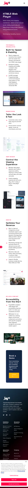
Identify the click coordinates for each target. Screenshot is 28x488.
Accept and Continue (14, 484)
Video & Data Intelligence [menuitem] (6, 455)
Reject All (14, 479)
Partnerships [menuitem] (17, 456)
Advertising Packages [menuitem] (6, 459)
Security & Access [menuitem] (5, 434)
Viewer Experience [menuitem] (6, 441)
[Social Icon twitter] (4, 415)
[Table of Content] (1, 247)
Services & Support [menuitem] (5, 445)
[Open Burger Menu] (24, 3)
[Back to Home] (6, 3)
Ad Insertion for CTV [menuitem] (18, 437)
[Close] (26, 461)
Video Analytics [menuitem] (7, 438)
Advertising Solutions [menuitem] (6, 450)
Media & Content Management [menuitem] (7, 426)
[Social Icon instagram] (9, 415)
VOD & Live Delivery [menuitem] (5, 430)
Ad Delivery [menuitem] (17, 426)
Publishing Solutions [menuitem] (5, 422)
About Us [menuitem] (16, 453)
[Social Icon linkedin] (6, 415)
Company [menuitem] (16, 450)
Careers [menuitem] (16, 458)
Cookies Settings (14, 475)
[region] (14, 473)
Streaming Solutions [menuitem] (17, 422)
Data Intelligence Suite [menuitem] (18, 429)
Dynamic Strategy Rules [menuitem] (18, 433)
